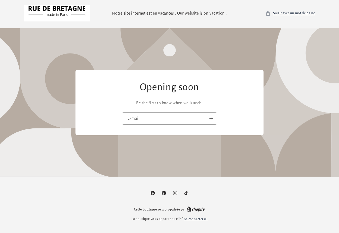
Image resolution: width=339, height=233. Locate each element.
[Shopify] (195, 209)
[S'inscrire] (211, 118)
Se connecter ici (196, 219)
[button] (290, 13)
